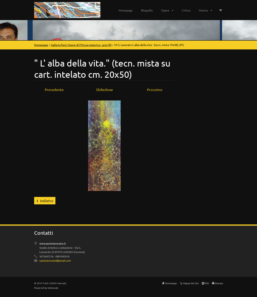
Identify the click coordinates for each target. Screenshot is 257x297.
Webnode (53, 287)
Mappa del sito (191, 283)
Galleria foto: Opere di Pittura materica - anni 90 (81, 45)
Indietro (46, 201)
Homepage (126, 10)
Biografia (147, 10)
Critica (186, 10)
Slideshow (104, 89)
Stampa (219, 283)
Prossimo (154, 89)
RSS (207, 283)
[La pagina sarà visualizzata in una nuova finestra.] (104, 145)
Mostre (203, 10)
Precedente (54, 89)
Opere (165, 10)
